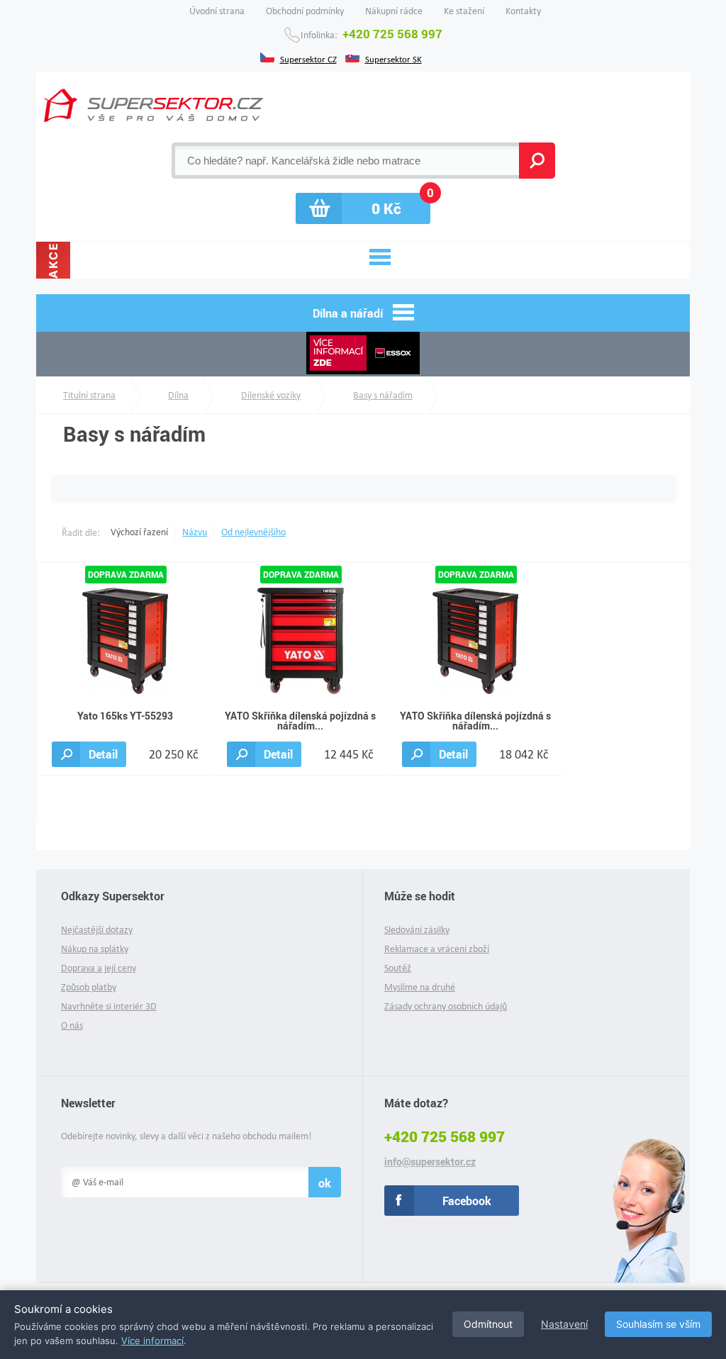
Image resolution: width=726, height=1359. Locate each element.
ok (324, 1182)
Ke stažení (464, 11)
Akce (53, 260)
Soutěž (397, 968)
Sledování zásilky (416, 930)
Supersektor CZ (308, 58)
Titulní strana (89, 395)
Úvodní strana (217, 11)
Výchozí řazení (139, 532)
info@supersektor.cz (430, 1162)
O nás (72, 1025)
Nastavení (564, 1324)
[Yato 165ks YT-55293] (125, 640)
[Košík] (363, 208)
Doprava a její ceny (98, 968)
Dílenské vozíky (271, 395)
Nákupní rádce (394, 11)
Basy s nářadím (383, 395)
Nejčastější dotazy (97, 930)
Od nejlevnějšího (253, 532)
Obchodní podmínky (305, 11)
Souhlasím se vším (658, 1324)
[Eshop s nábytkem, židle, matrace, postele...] (153, 105)
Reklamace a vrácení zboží (436, 949)
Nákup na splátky (94, 949)
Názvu (194, 532)
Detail (103, 753)
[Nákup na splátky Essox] (363, 354)
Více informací (152, 1340)
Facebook (466, 1200)
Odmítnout (488, 1324)
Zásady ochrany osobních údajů (445, 1006)
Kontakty (523, 11)
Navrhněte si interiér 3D (109, 1006)
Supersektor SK (393, 58)
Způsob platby (88, 987)
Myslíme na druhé (419, 987)
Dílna (178, 395)
